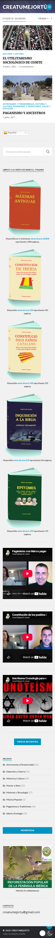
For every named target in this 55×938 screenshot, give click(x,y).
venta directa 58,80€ (40, 238)
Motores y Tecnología (17, 792)
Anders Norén (18, 934)
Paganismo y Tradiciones (27, 106)
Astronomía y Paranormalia (18, 104)
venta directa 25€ (21, 460)
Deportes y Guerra (15, 771)
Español (11, 133)
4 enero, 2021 (9, 66)
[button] (46, 933)
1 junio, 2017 (9, 117)
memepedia (27, 830)
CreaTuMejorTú (25, 7)
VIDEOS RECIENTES (27, 742)
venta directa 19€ (25, 531)
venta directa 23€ (25, 310)
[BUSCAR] (47, 151)
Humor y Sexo (13, 785)
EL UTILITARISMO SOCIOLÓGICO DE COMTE (22, 60)
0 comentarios (27, 66)
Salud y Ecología (14, 813)
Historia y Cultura (13, 53)
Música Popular (14, 799)
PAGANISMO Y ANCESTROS (24, 113)
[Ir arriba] (49, 926)
